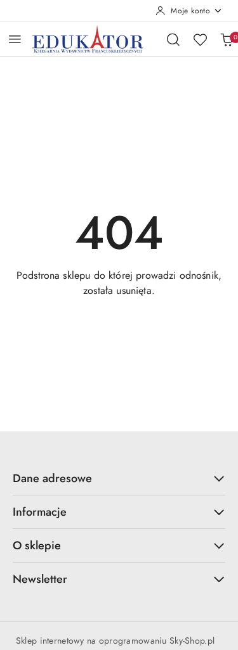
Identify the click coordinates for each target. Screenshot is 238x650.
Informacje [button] (40, 512)
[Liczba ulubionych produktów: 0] (200, 39)
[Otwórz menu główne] (15, 39)
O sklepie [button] (37, 545)
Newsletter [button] (40, 579)
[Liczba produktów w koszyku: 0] (227, 39)
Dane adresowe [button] (52, 478)
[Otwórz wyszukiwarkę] (173, 39)
